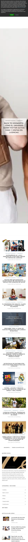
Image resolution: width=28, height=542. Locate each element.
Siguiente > (7, 447)
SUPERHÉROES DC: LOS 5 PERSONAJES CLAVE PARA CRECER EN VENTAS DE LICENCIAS (14, 257)
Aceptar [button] (11, 14)
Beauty (14, 495)
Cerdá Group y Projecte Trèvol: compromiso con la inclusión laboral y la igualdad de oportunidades (14, 438)
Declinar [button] (17, 14)
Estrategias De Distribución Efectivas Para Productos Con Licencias (14, 365)
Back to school (14, 492)
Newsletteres (20, 120)
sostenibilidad (15, 434)
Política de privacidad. (21, 7)
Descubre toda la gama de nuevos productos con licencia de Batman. (14, 330)
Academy (14, 489)
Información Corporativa (10, 120)
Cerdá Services (14, 504)
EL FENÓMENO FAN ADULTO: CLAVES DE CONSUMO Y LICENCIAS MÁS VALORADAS (14, 305)
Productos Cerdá (7, 410)
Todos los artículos (18, 447)
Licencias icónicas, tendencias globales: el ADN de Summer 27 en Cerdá (14, 414)
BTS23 (14, 498)
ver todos (4, 507)
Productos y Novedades (14, 326)
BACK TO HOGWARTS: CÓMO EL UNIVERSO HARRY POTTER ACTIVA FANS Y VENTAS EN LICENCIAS (14, 128)
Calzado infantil (14, 501)
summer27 (22, 410)
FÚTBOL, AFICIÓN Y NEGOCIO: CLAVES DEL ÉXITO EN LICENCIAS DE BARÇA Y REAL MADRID (14, 389)
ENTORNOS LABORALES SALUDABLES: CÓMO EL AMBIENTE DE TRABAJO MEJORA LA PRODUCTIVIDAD (14, 354)
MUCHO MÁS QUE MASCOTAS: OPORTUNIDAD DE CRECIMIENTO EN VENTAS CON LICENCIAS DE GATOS (14, 281)
